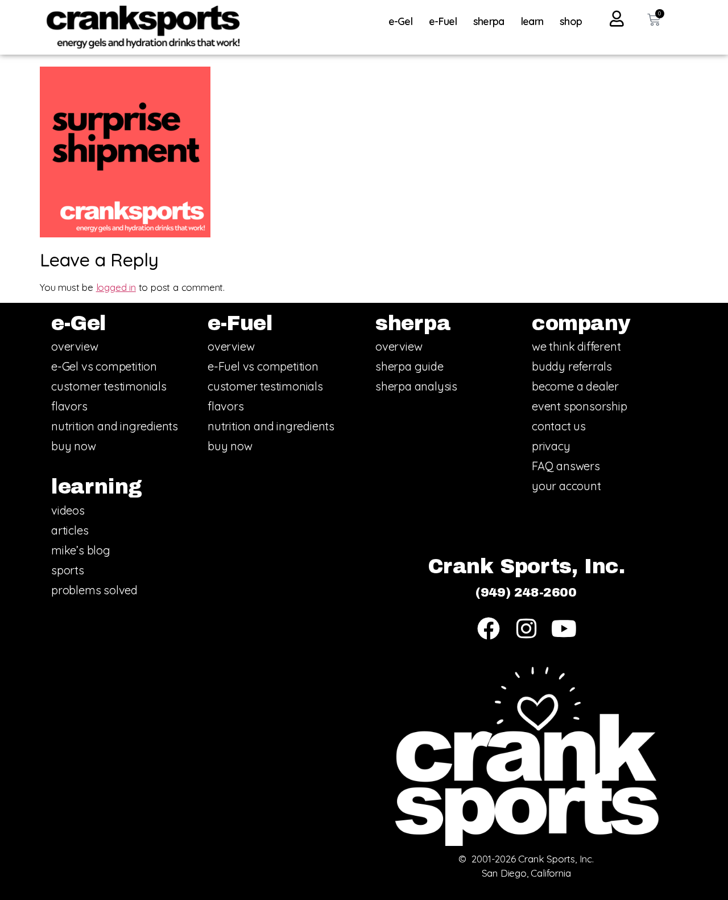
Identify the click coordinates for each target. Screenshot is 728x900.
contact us (559, 426)
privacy (551, 446)
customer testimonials (109, 386)
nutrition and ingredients (114, 426)
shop (571, 21)
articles (69, 530)
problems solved (94, 590)
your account (566, 486)
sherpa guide (409, 366)
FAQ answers (566, 466)
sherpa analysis (416, 386)
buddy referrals (572, 366)
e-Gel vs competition (104, 366)
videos (68, 510)
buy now (73, 446)
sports (67, 570)
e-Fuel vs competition (263, 366)
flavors (69, 406)
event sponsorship (579, 406)
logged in (116, 287)
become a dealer (575, 386)
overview (74, 346)
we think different (576, 346)
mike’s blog (80, 550)
